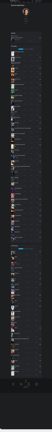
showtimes (17, 55)
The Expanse (17, 284)
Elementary (17, 273)
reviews (37, 55)
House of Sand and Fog (18, 37)
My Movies (29, 383)
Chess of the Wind (18, 62)
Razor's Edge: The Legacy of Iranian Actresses (22, 166)
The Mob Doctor (17, 333)
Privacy (26, 382)
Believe (16, 256)
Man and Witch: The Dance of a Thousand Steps (23, 128)
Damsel (16, 73)
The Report (16, 177)
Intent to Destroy (17, 106)
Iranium (16, 111)
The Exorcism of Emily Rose (19, 84)
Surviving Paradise (18, 215)
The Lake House (17, 117)
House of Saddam (18, 311)
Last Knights (17, 122)
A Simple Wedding (18, 193)
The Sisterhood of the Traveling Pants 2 (21, 199)
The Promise (17, 160)
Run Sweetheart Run (18, 188)
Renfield (16, 171)
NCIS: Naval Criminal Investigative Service (22, 338)
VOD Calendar (21, 384)
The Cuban (16, 68)
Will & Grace (17, 371)
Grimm (16, 300)
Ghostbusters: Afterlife (18, 95)
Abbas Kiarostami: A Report (19, 51)
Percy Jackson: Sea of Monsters (20, 155)
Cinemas (20, 2)
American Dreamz (18, 57)
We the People (17, 226)
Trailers (32, 2)
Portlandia (16, 349)
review (39, 131)
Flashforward (17, 289)
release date (31, 248)
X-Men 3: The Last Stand (19, 237)
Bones (16, 262)
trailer (32, 71)
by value (26, 248)
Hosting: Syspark (26, 386)
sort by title (21, 248)
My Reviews (29, 385)
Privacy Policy (36, 385)
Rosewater (16, 182)
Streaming (24, 2)
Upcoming (29, 2)
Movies (16, 2)
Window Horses (17, 231)
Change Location (36, 383)
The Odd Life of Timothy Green (20, 144)
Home (12, 2)
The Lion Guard (17, 316)
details (24, 55)
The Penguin (17, 344)
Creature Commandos (18, 267)
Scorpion (16, 360)
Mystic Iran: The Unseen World (20, 133)
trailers (32, 76)
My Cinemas (29, 384)
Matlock (16, 327)
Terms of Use (36, 384)
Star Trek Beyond (17, 204)
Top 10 (36, 2)
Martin (16, 322)
